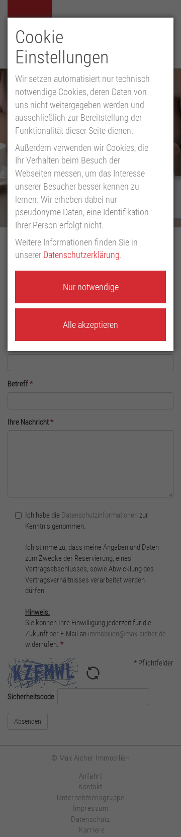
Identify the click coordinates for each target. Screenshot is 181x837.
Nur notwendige (91, 287)
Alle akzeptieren (90, 324)
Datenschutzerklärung (81, 254)
